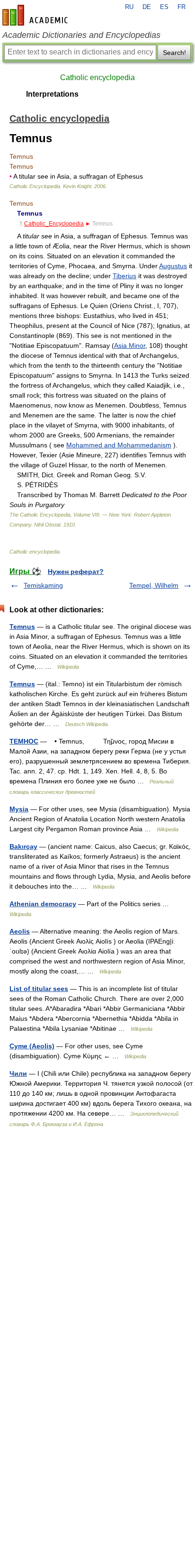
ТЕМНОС (23, 741)
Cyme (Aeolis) (31, 1046)
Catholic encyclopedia (97, 77)
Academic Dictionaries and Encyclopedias (81, 35)
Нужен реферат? (76, 571)
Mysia (18, 809)
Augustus (173, 266)
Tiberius (124, 276)
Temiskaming (43, 585)
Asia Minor (129, 345)
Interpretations (52, 94)
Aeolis (19, 931)
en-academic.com (36, 15)
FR (181, 7)
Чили (18, 1073)
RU (129, 7)
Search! (174, 52)
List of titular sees (38, 988)
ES (164, 7)
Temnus (22, 626)
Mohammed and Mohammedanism (118, 445)
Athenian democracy (42, 904)
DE (146, 7)
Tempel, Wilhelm (153, 585)
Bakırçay (23, 846)
